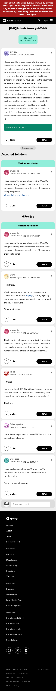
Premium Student (14, 634)
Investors (10, 570)
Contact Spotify (13, 605)
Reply (44, 140)
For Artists (11, 554)
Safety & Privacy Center (19, 669)
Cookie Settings (22, 673)
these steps (35, 11)
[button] (51, 53)
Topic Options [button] (27, 148)
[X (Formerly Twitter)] (18, 650)
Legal (8, 669)
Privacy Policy (10, 673)
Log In (45, 20)
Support (10, 588)
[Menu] (51, 20)
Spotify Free (11, 640)
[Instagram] (9, 650)
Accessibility (19, 678)
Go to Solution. (20, 127)
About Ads (9, 678)
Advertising (11, 565)
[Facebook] (26, 650)
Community (14, 20)
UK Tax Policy (25, 682)
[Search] (39, 20)
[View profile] (6, 53)
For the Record (13, 541)
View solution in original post (17, 195)
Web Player (11, 594)
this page (29, 295)
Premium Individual (14, 618)
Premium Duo (12, 623)
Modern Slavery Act (12, 682)
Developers (11, 559)
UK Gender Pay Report (13, 686)
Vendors (10, 576)
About (9, 530)
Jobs (8, 536)
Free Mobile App (13, 600)
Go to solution (29, 40)
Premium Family (13, 629)
